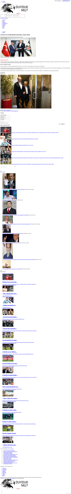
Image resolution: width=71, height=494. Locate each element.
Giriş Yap (4, 2)
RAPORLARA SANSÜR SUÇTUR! (14, 242)
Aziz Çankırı (4, 259)
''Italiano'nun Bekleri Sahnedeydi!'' (8, 296)
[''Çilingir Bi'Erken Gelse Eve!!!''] (7, 442)
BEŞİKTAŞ (8, 110)
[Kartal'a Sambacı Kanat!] (7, 431)
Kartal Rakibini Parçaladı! (6, 331)
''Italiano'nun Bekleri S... (9, 305)
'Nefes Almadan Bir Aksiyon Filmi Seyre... (9, 285)
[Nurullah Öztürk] (9, 214)
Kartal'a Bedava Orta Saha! (7, 453)
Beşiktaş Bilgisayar (12, 478)
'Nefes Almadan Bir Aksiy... (9, 293)
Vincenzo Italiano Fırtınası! (7, 452)
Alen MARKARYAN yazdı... (7, 295)
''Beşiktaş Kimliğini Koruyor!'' (8, 461)
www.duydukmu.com (14, 110)
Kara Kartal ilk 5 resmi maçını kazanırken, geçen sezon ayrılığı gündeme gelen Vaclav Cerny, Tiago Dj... (19, 377)
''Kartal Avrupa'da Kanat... (9, 317)
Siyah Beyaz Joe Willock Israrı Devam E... (9, 343)
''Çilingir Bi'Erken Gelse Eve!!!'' (7, 436)
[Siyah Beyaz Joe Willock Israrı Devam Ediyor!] (7, 349)
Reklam (3, 474)
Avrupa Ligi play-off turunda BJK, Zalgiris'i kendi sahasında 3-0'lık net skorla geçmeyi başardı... (18, 342)
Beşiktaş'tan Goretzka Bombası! (7, 273)
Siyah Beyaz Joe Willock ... (9, 351)
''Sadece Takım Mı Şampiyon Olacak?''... (9, 389)
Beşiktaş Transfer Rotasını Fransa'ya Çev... (10, 462)
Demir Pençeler (5, 23)
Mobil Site (4, 471)
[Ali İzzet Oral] (6, 232)
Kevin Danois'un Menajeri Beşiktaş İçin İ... (10, 454)
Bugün (7, 448)
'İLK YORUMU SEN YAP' (66, 0)
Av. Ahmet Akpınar (5, 268)
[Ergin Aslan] (9, 199)
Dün (9, 448)
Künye (3, 473)
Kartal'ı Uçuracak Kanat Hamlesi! (9, 450)
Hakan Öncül (4, 189)
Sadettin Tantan (5, 242)
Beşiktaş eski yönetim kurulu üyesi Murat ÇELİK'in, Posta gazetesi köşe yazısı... (15, 400)
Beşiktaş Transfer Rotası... (9, 421)
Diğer (3, 26)
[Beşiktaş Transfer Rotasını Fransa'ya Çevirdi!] (7, 419)
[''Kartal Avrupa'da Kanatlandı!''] (7, 314)
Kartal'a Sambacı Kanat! (6, 424)
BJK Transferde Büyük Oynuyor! (8, 378)
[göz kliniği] (12, 17)
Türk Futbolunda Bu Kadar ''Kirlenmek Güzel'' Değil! (16, 189)
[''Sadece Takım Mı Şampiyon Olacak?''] (7, 396)
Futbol (3, 21)
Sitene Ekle (4, 472)
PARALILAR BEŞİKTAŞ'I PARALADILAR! (15, 233)
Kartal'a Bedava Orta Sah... (9, 363)
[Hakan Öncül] (8, 188)
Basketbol (4, 22)
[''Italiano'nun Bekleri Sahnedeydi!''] (7, 303)
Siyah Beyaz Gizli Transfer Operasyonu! (9, 401)
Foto (3, 28)
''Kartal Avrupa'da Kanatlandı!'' (7, 308)
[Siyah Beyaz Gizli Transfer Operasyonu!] (7, 407)
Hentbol (3, 25)
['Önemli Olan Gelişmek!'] (7, 326)
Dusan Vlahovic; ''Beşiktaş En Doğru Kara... (10, 457)
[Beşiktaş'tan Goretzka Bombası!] (7, 279)
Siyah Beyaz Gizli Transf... (9, 410)
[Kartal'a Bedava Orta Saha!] (7, 361)
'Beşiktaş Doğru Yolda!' (7, 458)
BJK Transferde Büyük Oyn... (10, 386)
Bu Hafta (11, 448)
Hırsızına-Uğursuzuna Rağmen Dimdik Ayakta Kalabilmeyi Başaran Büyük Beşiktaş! (21, 259)
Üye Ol (3, 1)
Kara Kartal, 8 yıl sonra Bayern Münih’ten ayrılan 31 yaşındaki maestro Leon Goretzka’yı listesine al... (19, 284)
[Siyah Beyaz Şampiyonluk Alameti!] (7, 372)
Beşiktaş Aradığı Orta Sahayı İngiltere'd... (10, 456)
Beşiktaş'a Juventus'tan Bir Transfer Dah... (10, 451)
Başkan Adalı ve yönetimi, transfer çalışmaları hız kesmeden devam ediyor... (14, 365)
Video (3, 27)
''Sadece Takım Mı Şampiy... (10, 398)
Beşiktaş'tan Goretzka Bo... (9, 282)
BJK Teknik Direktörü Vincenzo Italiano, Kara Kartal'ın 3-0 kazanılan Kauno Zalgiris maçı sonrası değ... (19, 330)
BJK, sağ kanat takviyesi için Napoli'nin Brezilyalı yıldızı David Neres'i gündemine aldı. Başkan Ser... (19, 435)
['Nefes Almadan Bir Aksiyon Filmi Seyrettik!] (7, 291)
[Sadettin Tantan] (10, 241)
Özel (3, 20)
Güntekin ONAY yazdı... (6, 307)
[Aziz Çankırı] (7, 258)
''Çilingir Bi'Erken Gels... (9, 445)
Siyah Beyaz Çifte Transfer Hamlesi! (9, 455)
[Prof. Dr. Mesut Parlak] (7, 223)
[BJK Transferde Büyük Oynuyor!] (7, 384)
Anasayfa (4, 19)
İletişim (3, 475)
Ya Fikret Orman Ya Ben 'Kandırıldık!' (15, 268)
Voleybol (3, 24)
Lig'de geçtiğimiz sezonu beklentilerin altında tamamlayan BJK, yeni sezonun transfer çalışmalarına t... (19, 423)
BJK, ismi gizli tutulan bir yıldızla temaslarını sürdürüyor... (12, 412)
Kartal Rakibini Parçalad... (9, 340)
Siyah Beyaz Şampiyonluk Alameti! (8, 366)
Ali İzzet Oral (4, 233)
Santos (5, 110)
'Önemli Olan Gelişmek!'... (9, 328)
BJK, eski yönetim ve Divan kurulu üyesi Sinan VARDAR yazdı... (13, 319)
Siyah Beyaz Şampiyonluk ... (10, 375)
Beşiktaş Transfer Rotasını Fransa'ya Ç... (9, 413)
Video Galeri (4, 469)
